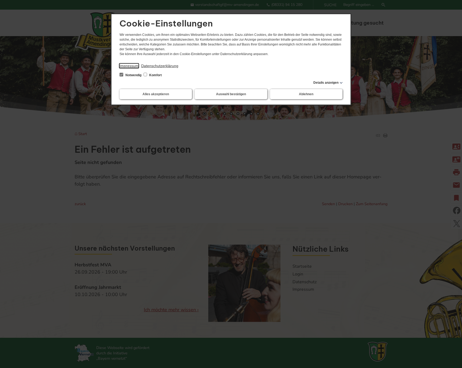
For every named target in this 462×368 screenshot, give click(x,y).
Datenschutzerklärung (159, 66)
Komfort (155, 75)
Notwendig (133, 75)
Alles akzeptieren (156, 94)
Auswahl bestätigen (231, 94)
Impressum (129, 66)
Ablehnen (306, 94)
